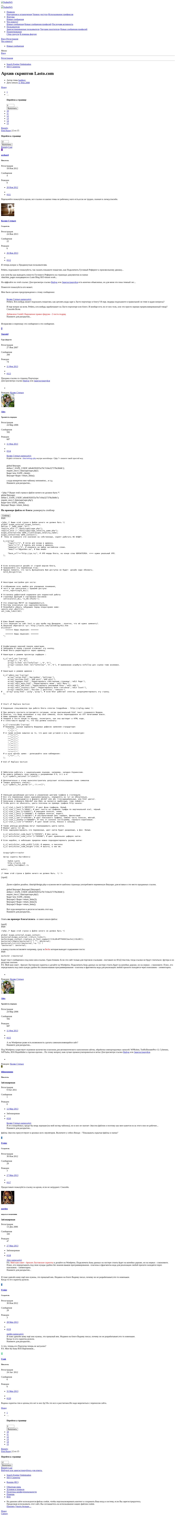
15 (8, 123)
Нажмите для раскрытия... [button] (19, 316)
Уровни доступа (40, 14)
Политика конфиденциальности (22, 1492)
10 (8, 111)
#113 (9, 373)
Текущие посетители (50, 29)
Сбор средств (13, 34)
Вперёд (4, 128)
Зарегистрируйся (70, 282)
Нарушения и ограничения (19, 14)
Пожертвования (14, 32)
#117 (9, 1182)
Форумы (11, 17)
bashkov (22, 80)
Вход (3, 53)
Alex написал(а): (14, 1260)
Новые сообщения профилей (37, 24)
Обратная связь (14, 1487)
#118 (9, 1255)
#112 (9, 260)
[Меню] (2, 5)
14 (8, 121)
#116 (9, 1118)
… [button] (8, 94)
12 (8, 116)
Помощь (10, 1494)
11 (8, 113)
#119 (9, 1329)
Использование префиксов (60, 14)
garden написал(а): (15, 1334)
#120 (9, 1398)
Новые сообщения (15, 19)
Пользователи (13, 27)
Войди (54, 282)
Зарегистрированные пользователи (23, 29)
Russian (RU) (13, 1482)
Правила (11, 12)
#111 (9, 194)
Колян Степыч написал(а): (19, 299)
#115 (9, 1038)
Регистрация (7, 58)
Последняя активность (62, 24)
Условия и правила (15, 1489)
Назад (4, 87)
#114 (9, 451)
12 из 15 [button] (15, 130)
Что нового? (12, 22)
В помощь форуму (28, 34)
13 (8, 118)
